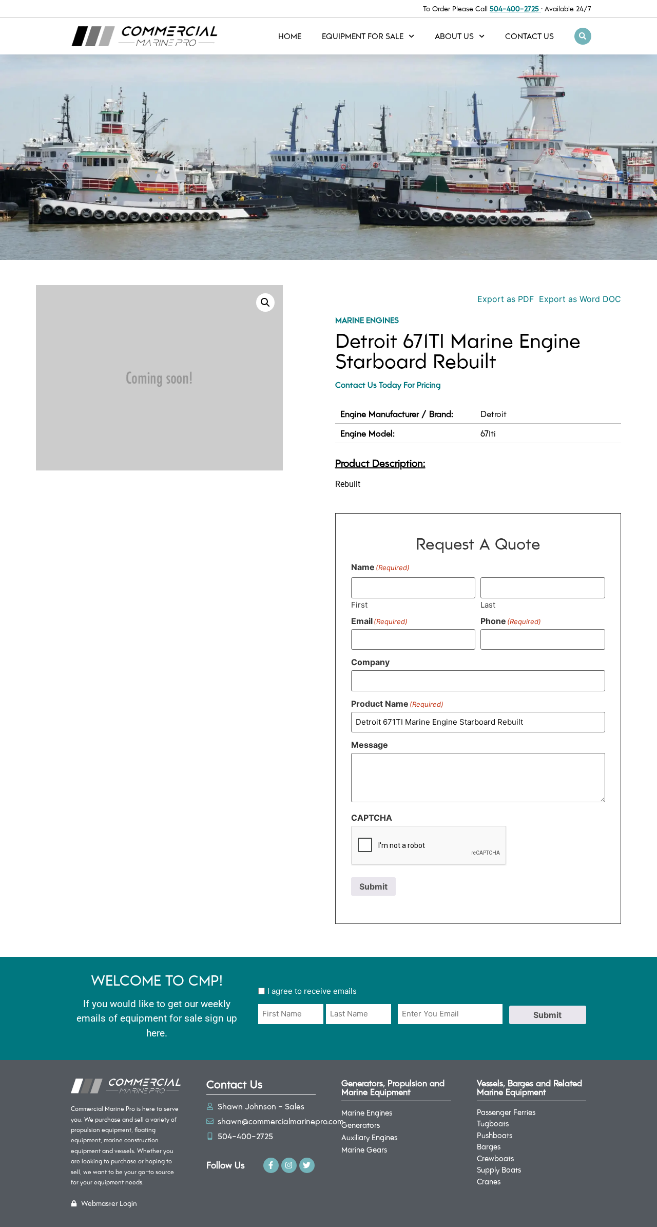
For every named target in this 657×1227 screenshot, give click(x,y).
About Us (454, 36)
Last (487, 604)
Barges (488, 1146)
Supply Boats (499, 1169)
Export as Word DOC (580, 299)
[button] (582, 36)
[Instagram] (289, 1165)
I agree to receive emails (312, 991)
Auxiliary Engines (369, 1137)
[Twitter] (307, 1165)
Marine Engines (367, 320)
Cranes (488, 1181)
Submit (373, 886)
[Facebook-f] (271, 1165)
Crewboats (495, 1158)
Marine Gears (364, 1149)
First (359, 604)
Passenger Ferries (506, 1112)
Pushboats (494, 1135)
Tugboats (493, 1123)
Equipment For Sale (362, 36)
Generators (360, 1124)
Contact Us (529, 36)
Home (289, 36)
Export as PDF (504, 299)
